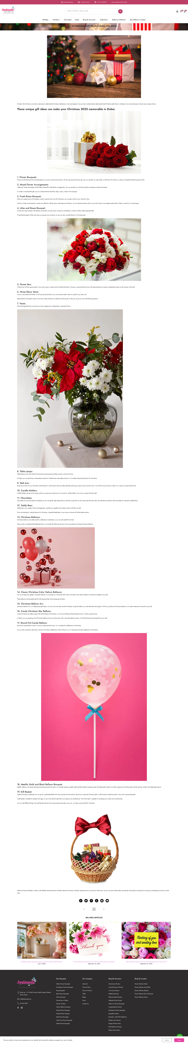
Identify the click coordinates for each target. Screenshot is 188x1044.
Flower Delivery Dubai (141, 984)
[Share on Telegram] (102, 900)
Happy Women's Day (114, 1023)
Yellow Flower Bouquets (63, 984)
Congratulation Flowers (115, 1007)
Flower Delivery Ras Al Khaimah (144, 994)
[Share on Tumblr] (96, 900)
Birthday (45, 20)
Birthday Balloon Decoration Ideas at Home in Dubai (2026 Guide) (41, 962)
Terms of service (87, 990)
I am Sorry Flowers (113, 990)
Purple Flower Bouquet (62, 1014)
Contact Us (85, 1004)
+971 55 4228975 (102, 2)
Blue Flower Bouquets (62, 994)
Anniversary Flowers (114, 984)
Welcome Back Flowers (115, 997)
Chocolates (68, 20)
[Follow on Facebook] (18, 1008)
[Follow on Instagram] (22, 1008)
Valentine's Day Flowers (115, 1000)
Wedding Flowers (113, 994)
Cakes (77, 20)
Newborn (56, 20)
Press (84, 1000)
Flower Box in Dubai (62, 1000)
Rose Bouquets (60, 990)
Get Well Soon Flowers (115, 1027)
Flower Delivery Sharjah (141, 990)
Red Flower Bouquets (62, 1017)
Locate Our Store (85, 2)
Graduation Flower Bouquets (64, 987)
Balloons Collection (119, 20)
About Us (85, 984)
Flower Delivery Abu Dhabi (142, 987)
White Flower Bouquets (63, 1023)
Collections (104, 20)
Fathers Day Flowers (114, 1030)
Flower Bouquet (60, 997)
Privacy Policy (86, 987)
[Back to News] (94, 909)
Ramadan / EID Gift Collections (117, 1017)
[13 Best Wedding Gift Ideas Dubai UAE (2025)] (84, 909)
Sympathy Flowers (113, 1014)
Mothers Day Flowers (114, 1020)
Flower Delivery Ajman (141, 997)
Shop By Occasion (89, 20)
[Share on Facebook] (80, 900)
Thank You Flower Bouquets (64, 1020)
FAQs (84, 994)
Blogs (84, 997)
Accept (179, 1040)
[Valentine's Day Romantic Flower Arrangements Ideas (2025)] (104, 909)
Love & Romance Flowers (115, 987)
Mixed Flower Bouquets (63, 1010)
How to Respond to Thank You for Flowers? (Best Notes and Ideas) (94, 962)
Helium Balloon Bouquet (63, 1007)
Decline (167, 1040)
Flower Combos (61, 1004)
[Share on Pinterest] (91, 900)
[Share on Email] (107, 900)
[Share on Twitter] (86, 900)
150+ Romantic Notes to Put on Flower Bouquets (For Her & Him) (146, 962)
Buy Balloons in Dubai (137, 20)
